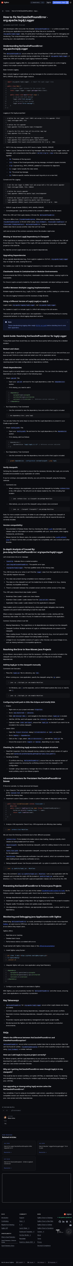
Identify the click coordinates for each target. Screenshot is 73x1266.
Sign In (49, 2)
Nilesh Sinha (11, 1118)
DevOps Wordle (24, 1235)
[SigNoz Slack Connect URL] (67, 1222)
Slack (21, 1221)
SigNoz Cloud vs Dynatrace (45, 1228)
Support (21, 1217)
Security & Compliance (44, 1245)
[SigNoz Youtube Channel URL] (70, 1225)
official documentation (46, 946)
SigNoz (5, 924)
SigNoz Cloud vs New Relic (45, 1221)
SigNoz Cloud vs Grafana (44, 1224)
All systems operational (65, 1217)
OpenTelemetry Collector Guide (8, 1241)
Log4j (50, 529)
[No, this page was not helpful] (7, 1110)
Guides (8, 11)
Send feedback (17, 1110)
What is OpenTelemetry (8, 1237)
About (39, 1235)
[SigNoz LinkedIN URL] (63, 1222)
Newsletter (22, 1238)
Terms (39, 1238)
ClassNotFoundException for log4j (53, 891)
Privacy (39, 1242)
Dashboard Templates (25, 1231)
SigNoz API (4, 1228)
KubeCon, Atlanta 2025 (26, 1242)
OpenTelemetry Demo (7, 1245)
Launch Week (23, 1228)
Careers (39, 1231)
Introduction (4, 1217)
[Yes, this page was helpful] (3, 1110)
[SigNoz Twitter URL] (70, 1222)
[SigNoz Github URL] (60, 1222)
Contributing (4, 1221)
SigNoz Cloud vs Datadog (44, 1217)
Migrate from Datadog (7, 1224)
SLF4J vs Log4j (41, 325)
